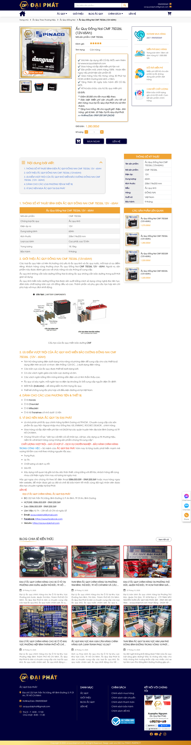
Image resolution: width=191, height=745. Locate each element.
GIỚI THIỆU (78, 13)
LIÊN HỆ (132, 13)
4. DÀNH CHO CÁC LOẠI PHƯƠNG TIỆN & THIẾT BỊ (48, 184)
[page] (151, 735)
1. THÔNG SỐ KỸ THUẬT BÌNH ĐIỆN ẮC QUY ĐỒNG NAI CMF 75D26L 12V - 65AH (62, 168)
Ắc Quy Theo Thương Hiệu (44, 19)
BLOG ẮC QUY (96, 13)
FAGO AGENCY (133, 742)
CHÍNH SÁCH (114, 13)
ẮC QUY (61, 13)
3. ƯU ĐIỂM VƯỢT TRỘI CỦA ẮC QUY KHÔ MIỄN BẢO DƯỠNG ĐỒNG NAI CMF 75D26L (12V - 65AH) (62, 178)
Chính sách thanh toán (122, 701)
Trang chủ (23, 19)
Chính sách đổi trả (120, 710)
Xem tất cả (164, 539)
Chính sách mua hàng (122, 693)
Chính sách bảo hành (122, 706)
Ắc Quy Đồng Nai (67, 19)
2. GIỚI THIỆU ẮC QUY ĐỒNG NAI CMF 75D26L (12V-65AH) (52, 172)
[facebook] (158, 712)
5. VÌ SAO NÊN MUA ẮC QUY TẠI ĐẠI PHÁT (44, 188)
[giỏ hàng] (170, 13)
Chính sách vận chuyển (123, 697)
